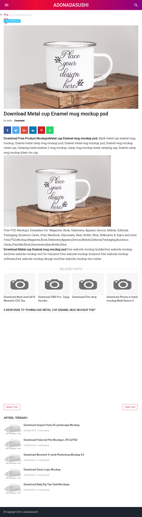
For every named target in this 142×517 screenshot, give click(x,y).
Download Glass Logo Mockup (42, 469)
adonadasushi (71, 5)
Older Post (130, 407)
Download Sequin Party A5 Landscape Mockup (52, 425)
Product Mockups (12, 21)
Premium (6, 19)
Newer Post (12, 407)
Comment (19, 120)
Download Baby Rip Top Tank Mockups (47, 484)
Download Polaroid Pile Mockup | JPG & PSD (50, 439)
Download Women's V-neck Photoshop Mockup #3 (54, 454)
